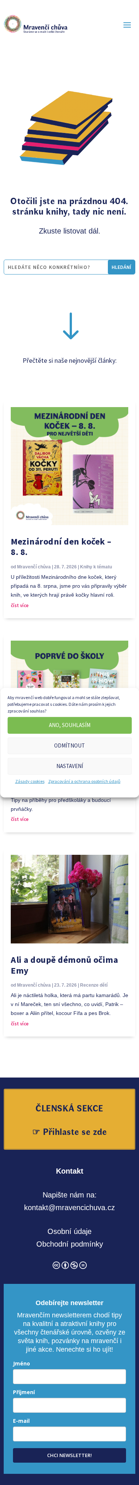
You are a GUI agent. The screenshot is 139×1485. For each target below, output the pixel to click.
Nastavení (69, 766)
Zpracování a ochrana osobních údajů (84, 781)
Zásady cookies (29, 781)
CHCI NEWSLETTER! (69, 1455)
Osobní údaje (69, 1231)
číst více (20, 605)
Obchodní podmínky (69, 1244)
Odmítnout (69, 745)
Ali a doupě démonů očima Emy (64, 965)
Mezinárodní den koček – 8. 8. (61, 547)
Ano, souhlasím (69, 725)
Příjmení (24, 1392)
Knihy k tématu (96, 566)
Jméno (21, 1363)
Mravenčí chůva (34, 566)
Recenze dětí (93, 985)
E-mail (21, 1420)
